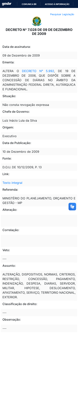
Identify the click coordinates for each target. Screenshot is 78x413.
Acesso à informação (57, 4)
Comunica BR (29, 4)
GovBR (6, 4)
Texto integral (12, 183)
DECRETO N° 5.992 (38, 71)
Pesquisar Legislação (62, 14)
